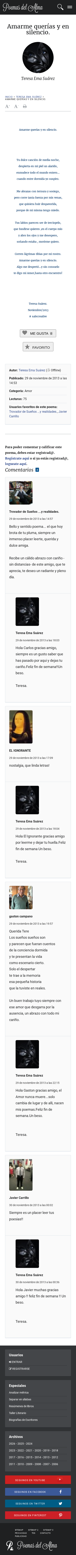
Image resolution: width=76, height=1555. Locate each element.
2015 (29, 1457)
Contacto (45, 1533)
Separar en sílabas (20, 1399)
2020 (38, 1450)
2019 (46, 1450)
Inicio (9, 97)
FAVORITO (40, 347)
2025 (21, 1443)
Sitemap (19, 1530)
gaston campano (21, 916)
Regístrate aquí (17, 458)
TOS (33, 1533)
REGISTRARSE (21, 1368)
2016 (21, 1457)
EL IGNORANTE (20, 750)
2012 (55, 1457)
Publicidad (21, 1536)
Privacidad (21, 1533)
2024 (29, 1443)
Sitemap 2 (33, 1530)
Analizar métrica (19, 1392)
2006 (55, 1464)
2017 (12, 1457)
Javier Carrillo (19, 1198)
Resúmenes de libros (21, 1406)
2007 (46, 1464)
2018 (55, 1450)
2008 (38, 1464)
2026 (12, 1443)
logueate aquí (15, 464)
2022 (21, 1450)
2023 (12, 1450)
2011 (12, 1464)
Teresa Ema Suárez (29, 97)
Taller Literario (17, 1413)
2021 (29, 1450)
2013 (46, 1457)
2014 (38, 1457)
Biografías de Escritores (23, 1419)
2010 (21, 1464)
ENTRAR (17, 1362)
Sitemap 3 (48, 1530)
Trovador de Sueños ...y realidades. (33, 411)
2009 (29, 1464)
